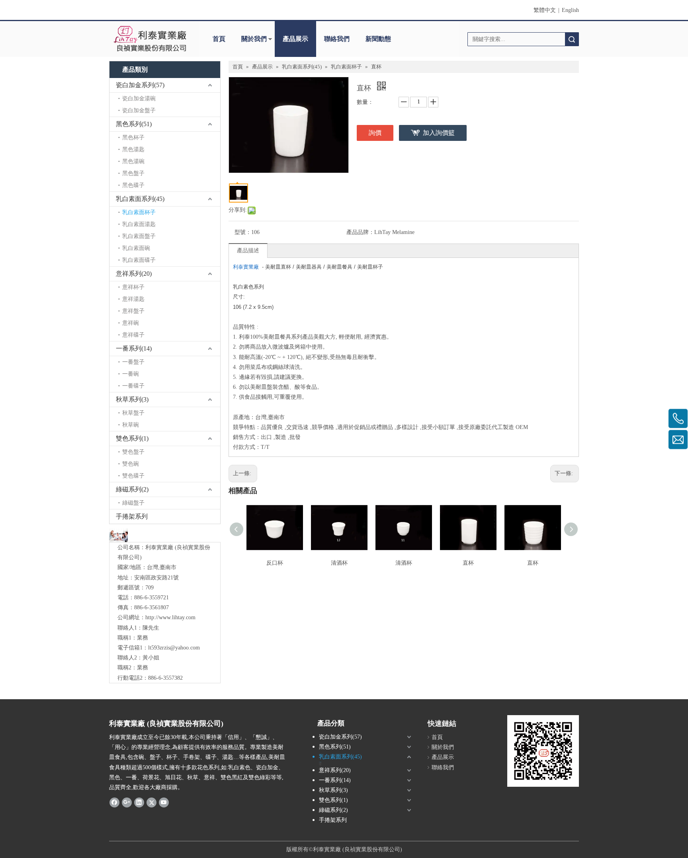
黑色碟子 (133, 185)
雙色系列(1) (132, 438)
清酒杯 (339, 563)
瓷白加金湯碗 (139, 98)
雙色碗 (130, 464)
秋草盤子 (133, 413)
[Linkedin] (139, 802)
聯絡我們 (337, 38)
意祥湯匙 (133, 299)
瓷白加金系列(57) (140, 85)
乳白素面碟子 (139, 260)
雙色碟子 (133, 476)
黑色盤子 (133, 173)
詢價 (375, 132)
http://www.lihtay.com (170, 617)
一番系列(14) (134, 348)
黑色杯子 (133, 137)
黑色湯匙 (133, 149)
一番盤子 (133, 362)
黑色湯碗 (133, 161)
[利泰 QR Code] (543, 751)
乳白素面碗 (136, 248)
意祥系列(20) (134, 273)
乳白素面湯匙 (139, 224)
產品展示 (295, 38)
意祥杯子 (133, 287)
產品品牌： (360, 232)
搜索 (572, 39)
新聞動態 (378, 38)
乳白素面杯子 (139, 212)
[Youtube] (164, 802)
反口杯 (274, 563)
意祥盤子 (133, 311)
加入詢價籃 (439, 132)
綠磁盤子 (133, 503)
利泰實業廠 (246, 267)
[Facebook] (114, 802)
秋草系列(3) (132, 399)
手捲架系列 (132, 516)
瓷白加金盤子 (139, 110)
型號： (243, 232)
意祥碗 (130, 323)
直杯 (468, 563)
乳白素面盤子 (139, 236)
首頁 (219, 38)
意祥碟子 (133, 335)
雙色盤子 (133, 452)
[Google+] (127, 802)
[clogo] (150, 39)
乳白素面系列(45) (140, 198)
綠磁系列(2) (132, 489)
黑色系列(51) (134, 124)
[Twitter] (151, 802)
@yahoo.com (185, 648)
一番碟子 (133, 386)
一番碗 (130, 374)
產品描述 (248, 251)
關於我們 (254, 38)
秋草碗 (130, 425)
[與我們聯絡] (118, 535)
